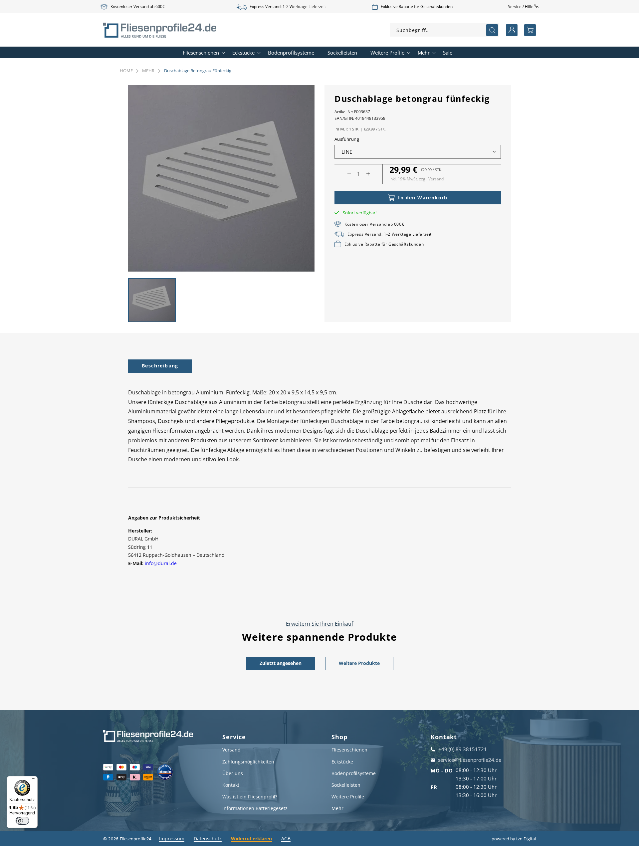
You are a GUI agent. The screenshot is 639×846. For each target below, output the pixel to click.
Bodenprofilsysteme (353, 773)
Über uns (232, 773)
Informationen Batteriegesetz (255, 808)
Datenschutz (208, 838)
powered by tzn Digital (514, 839)
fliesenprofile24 (135, 839)
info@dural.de (161, 563)
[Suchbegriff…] (492, 30)
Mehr (148, 71)
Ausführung (346, 139)
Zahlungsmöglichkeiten (248, 761)
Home (126, 71)
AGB (286, 838)
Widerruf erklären (251, 838)
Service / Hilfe (521, 6)
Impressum (171, 838)
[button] (530, 30)
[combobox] (444, 30)
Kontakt (230, 785)
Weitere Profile (347, 796)
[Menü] (34, 780)
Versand (231, 749)
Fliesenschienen (349, 749)
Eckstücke (342, 761)
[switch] (22, 821)
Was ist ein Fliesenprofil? (249, 796)
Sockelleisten (345, 785)
